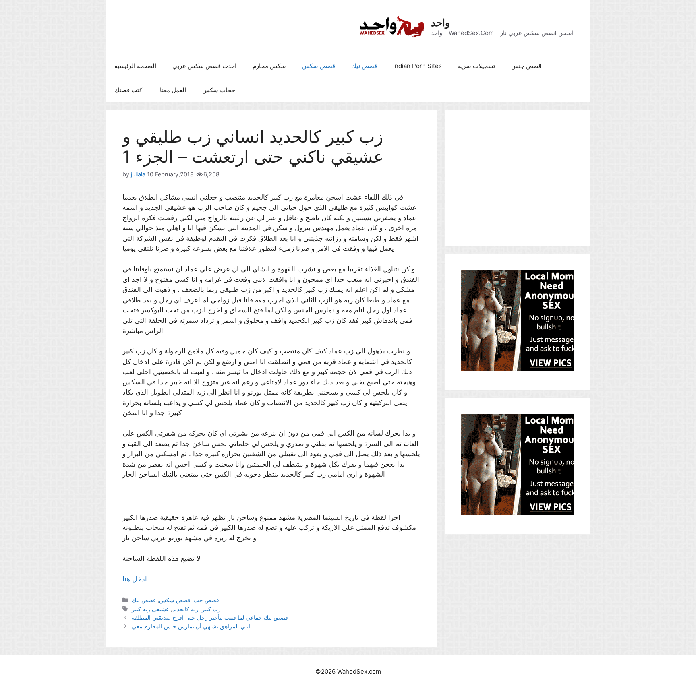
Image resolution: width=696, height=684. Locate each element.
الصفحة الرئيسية (135, 66)
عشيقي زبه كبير (150, 608)
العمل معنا (173, 90)
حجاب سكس (218, 90)
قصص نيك (364, 66)
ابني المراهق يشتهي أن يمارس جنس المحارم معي (191, 626)
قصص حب (206, 600)
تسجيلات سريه (476, 66)
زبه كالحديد (185, 608)
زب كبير (211, 608)
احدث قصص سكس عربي (204, 66)
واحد (440, 23)
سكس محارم (269, 66)
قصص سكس (318, 66)
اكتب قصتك (129, 90)
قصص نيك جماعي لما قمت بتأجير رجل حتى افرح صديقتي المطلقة (210, 617)
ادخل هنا (134, 579)
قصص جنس (526, 66)
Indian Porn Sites (417, 66)
